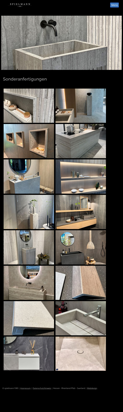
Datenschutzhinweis (42, 388)
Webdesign (92, 388)
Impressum (25, 388)
